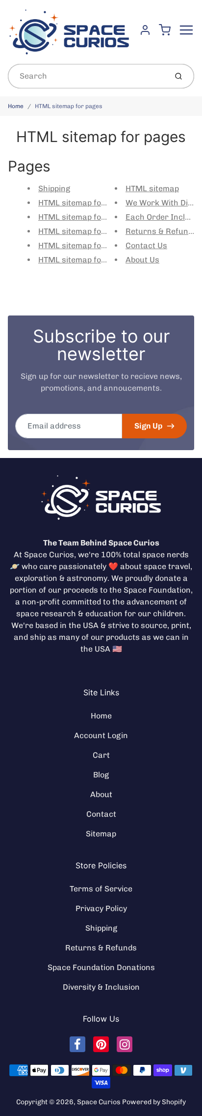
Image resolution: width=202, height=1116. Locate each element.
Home (16, 106)
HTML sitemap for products (89, 217)
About (101, 794)
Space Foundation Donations (101, 967)
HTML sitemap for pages (68, 106)
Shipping (54, 188)
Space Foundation (157, 590)
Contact (101, 814)
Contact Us (146, 245)
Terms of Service (101, 888)
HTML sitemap (152, 188)
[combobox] (86, 76)
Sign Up (148, 425)
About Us (142, 259)
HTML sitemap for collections (92, 231)
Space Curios (99, 1102)
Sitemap (101, 833)
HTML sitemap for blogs (82, 202)
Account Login (101, 735)
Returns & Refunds (161, 231)
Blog (101, 774)
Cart (101, 755)
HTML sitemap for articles (87, 259)
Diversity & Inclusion (101, 987)
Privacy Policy (101, 908)
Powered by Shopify (154, 1102)
